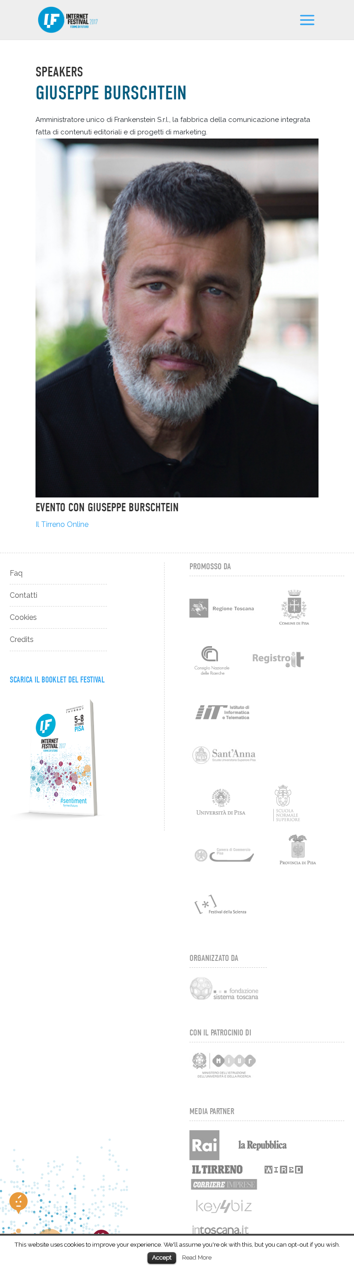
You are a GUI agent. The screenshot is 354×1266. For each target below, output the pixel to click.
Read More (197, 1257)
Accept (161, 1257)
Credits (22, 639)
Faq (16, 573)
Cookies (23, 617)
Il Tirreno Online (61, 524)
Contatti (23, 595)
